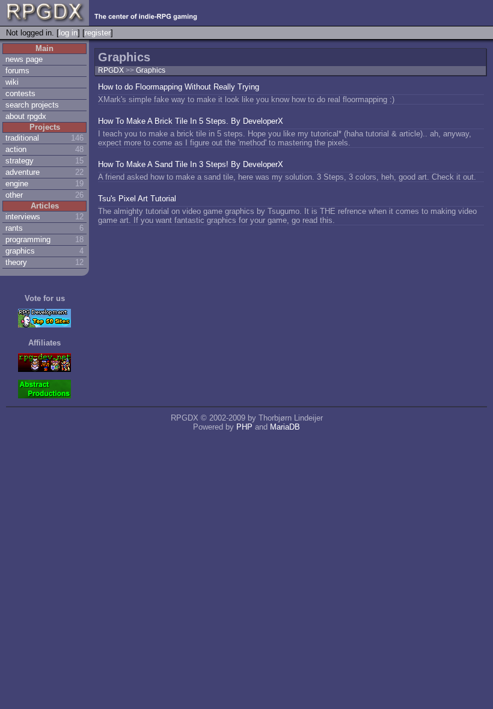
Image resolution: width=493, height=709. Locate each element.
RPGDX (111, 70)
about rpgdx (25, 116)
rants (14, 228)
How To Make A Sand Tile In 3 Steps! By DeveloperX (190, 164)
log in (68, 32)
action (15, 149)
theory (16, 262)
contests (20, 93)
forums (17, 70)
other (14, 194)
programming (28, 239)
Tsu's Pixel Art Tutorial (137, 198)
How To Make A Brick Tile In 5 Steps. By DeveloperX (190, 121)
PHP (244, 426)
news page (24, 59)
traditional (22, 137)
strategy (19, 160)
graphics (20, 250)
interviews (22, 216)
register (98, 32)
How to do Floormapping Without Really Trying (178, 86)
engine (16, 183)
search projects (32, 104)
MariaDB (285, 426)
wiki (12, 82)
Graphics (150, 70)
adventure (22, 172)
